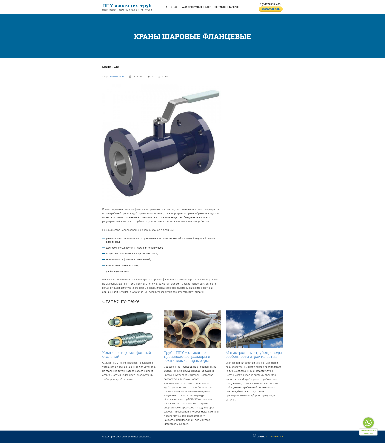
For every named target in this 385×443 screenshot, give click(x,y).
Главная (106, 66)
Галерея (234, 7)
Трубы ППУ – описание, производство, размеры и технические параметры (187, 356)
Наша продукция (191, 7)
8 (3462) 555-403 (270, 4)
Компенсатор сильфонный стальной (126, 354)
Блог (208, 7)
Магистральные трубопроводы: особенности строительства (254, 354)
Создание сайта (275, 436)
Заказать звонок (271, 9)
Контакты (220, 7)
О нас (174, 7)
